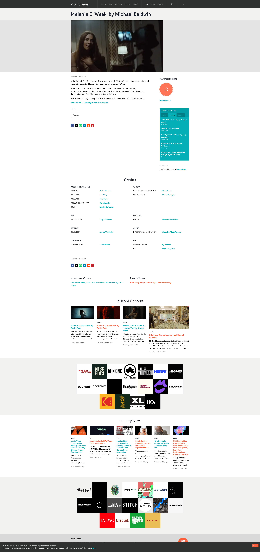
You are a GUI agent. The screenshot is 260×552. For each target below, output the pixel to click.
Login (153, 4)
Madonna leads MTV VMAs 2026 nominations (101, 442)
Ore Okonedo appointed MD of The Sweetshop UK (161, 444)
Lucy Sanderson (106, 219)
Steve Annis (166, 191)
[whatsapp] (80, 125)
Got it (255, 545)
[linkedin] (84, 125)
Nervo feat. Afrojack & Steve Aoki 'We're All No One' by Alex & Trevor (97, 284)
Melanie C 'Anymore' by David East (108, 326)
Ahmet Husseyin (168, 195)
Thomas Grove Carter (170, 219)
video (73, 322)
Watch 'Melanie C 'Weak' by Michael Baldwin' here (89, 102)
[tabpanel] (174, 139)
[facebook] (72, 125)
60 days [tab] (180, 115)
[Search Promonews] (171, 4)
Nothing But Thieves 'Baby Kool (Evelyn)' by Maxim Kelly (173, 153)
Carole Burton (105, 244)
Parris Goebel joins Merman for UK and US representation (142, 444)
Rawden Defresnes (107, 207)
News (110, 4)
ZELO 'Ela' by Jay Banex (170, 128)
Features (118, 4)
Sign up (160, 4)
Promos (76, 115)
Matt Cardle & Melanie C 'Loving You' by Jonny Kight (134, 328)
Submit (135, 4)
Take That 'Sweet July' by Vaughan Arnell (174, 121)
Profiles (127, 4)
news (73, 438)
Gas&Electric (165, 100)
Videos (103, 4)
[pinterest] (92, 125)
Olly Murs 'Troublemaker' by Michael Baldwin (166, 336)
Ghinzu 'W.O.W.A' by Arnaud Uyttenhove (171, 144)
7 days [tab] (164, 115)
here (93, 548)
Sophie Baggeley (168, 248)
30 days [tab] (172, 115)
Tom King (103, 195)
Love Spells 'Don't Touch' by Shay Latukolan (173, 136)
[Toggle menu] (183, 4)
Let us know (181, 169)
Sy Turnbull (166, 244)
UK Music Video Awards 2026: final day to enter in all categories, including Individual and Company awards (180, 448)
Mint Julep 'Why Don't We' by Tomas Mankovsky (150, 282)
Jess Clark (103, 199)
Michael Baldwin (106, 191)
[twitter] (76, 125)
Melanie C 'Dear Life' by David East (82, 326)
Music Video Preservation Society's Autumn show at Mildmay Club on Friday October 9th (78, 446)
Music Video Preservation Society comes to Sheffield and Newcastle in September (123, 446)
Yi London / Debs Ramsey (171, 232)
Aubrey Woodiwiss (106, 232)
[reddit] (88, 125)
